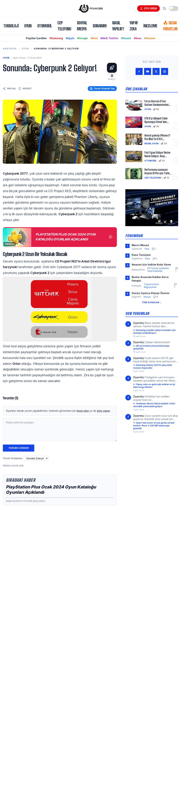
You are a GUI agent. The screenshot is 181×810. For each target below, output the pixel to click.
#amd (94, 38)
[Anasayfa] (90, 8)
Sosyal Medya (82, 25)
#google (82, 38)
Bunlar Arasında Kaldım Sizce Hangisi (150, 279)
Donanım (100, 25)
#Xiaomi (126, 38)
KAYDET (27, 88)
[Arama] (164, 8)
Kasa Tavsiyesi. (141, 254)
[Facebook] (139, 71)
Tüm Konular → (152, 302)
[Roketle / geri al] (112, 68)
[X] (156, 71)
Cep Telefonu (64, 25)
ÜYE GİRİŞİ (150, 8)
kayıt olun (83, 410)
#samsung (56, 38)
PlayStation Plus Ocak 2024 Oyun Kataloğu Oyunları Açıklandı (51, 489)
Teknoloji (11, 25)
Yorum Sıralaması (12, 458)
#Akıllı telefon (109, 38)
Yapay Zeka (134, 25)
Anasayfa (10, 48)
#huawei (149, 38)
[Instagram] (164, 71)
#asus (137, 38)
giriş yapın (103, 410)
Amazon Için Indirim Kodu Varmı (151, 264)
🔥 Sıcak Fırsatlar (170, 25)
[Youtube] (147, 71)
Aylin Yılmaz (19, 57)
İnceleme (150, 25)
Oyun (28, 25)
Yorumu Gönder (18, 448)
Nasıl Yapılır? (118, 25)
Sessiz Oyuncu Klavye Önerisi (150, 293)
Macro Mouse (140, 245)
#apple (70, 38)
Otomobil (44, 25)
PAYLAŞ (11, 88)
